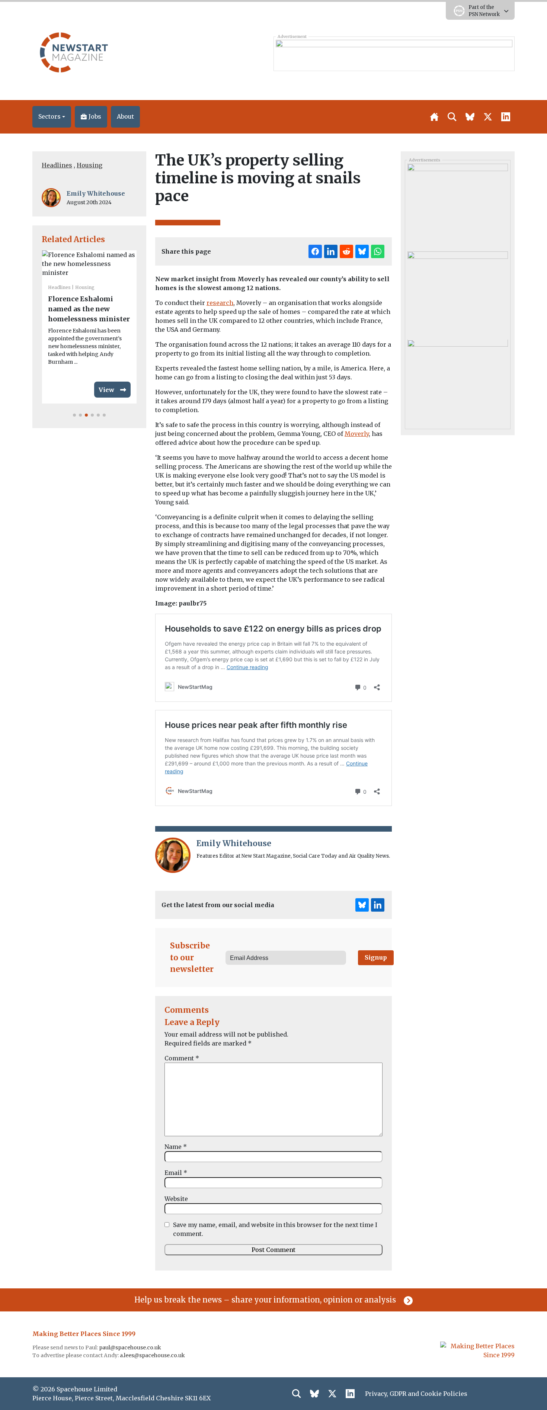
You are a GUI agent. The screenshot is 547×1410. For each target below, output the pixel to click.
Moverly (357, 433)
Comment (181, 1058)
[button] (51, 117)
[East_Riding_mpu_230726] (457, 292)
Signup (376, 957)
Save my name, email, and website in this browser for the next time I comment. (275, 1229)
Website (176, 1198)
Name (175, 1146)
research (220, 302)
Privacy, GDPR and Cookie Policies (416, 1393)
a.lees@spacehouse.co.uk (153, 1355)
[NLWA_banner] (394, 53)
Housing (89, 165)
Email (175, 1172)
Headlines (57, 165)
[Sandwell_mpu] (457, 381)
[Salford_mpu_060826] (457, 205)
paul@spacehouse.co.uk (130, 1347)
